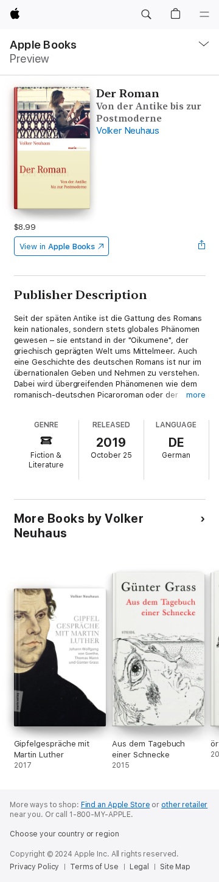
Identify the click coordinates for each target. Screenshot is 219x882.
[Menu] (204, 14)
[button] (146, 14)
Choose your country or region (64, 834)
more (196, 394)
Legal (139, 867)
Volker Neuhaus (127, 130)
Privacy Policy (34, 867)
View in (57, 246)
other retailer (184, 805)
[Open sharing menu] (201, 246)
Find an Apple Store (115, 805)
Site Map (175, 867)
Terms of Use (94, 867)
